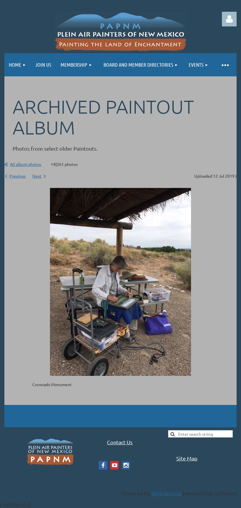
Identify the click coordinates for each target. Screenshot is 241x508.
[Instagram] (126, 465)
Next (36, 176)
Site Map (187, 458)
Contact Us (120, 442)
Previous (17, 176)
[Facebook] (103, 465)
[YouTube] (114, 465)
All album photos (25, 164)
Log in (229, 19)
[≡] (225, 64)
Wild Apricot (166, 493)
